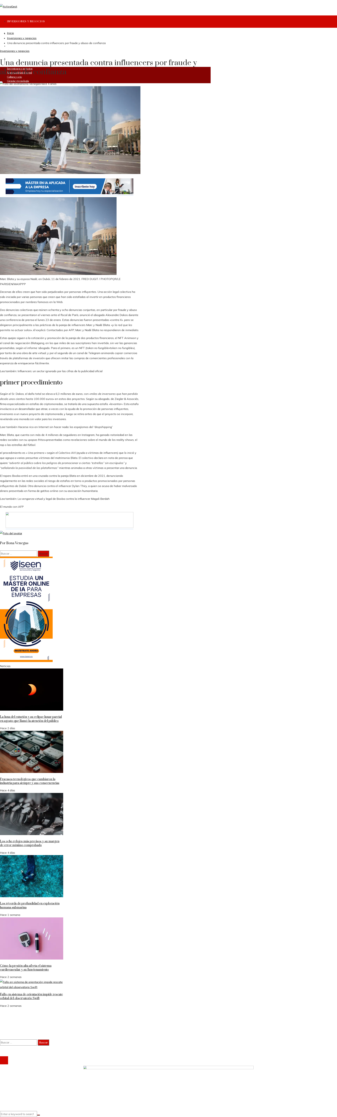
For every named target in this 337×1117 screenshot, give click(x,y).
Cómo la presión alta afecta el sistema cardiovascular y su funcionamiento (25, 968)
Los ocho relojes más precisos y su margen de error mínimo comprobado (29, 843)
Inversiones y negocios (14, 51)
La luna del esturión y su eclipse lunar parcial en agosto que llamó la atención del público (31, 719)
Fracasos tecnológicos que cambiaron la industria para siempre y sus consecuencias (29, 781)
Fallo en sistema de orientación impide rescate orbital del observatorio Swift (31, 996)
